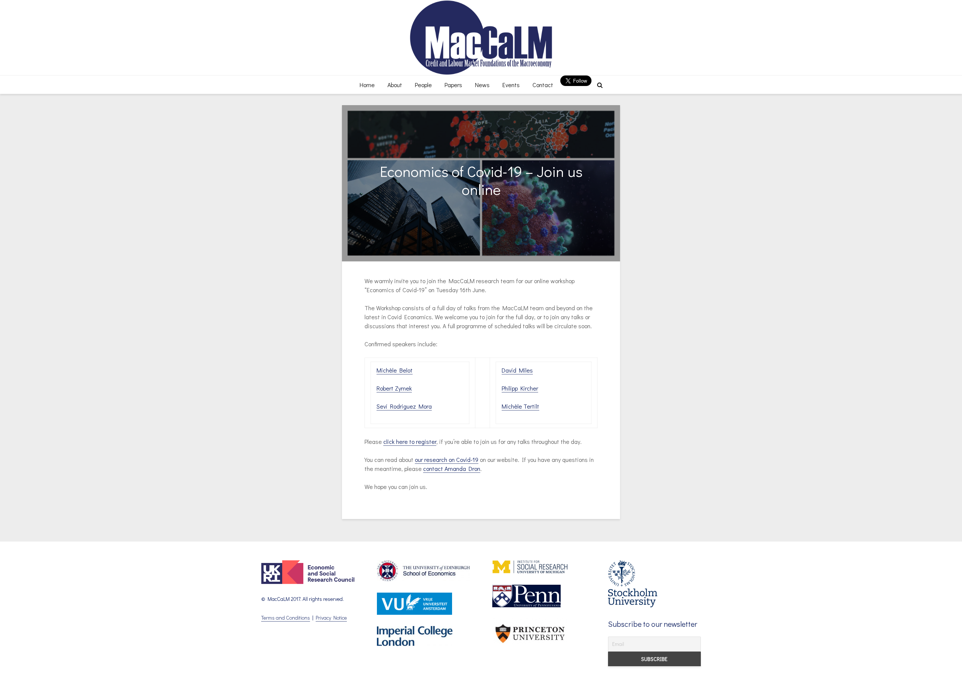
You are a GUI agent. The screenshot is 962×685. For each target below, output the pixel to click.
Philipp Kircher (520, 388)
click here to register (409, 441)
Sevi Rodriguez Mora (404, 406)
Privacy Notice (331, 617)
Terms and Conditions (285, 617)
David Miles (517, 370)
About (394, 85)
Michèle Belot (395, 370)
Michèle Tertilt (520, 406)
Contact (542, 85)
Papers (453, 85)
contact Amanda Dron (451, 468)
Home (367, 85)
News (482, 85)
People (423, 85)
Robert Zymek (394, 388)
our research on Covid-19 (446, 459)
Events (511, 85)
